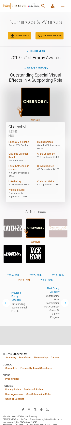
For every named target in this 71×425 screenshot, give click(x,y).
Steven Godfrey (45, 166)
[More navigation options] (62, 6)
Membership (41, 357)
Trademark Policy (33, 389)
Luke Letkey (14, 181)
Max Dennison (45, 142)
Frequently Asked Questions (36, 368)
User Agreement (14, 394)
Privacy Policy (13, 389)
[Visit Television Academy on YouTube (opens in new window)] (47, 409)
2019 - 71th (24, 280)
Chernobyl (17, 126)
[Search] (43, 6)
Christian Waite (45, 181)
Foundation (25, 357)
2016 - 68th (13, 275)
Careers (55, 357)
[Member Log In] (52, 6)
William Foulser (16, 190)
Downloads (22, 35)
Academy (10, 357)
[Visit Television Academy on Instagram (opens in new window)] (29, 409)
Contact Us (11, 368)
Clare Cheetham (46, 153)
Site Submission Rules (38, 394)
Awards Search (52, 35)
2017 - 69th (35, 275)
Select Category (37, 68)
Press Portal (12, 378)
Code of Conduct (14, 399)
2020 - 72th (46, 280)
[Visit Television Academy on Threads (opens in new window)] (35, 409)
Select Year (37, 51)
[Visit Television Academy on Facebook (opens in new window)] (22, 409)
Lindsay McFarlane (18, 142)
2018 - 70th (57, 275)
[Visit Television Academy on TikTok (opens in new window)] (41, 409)
